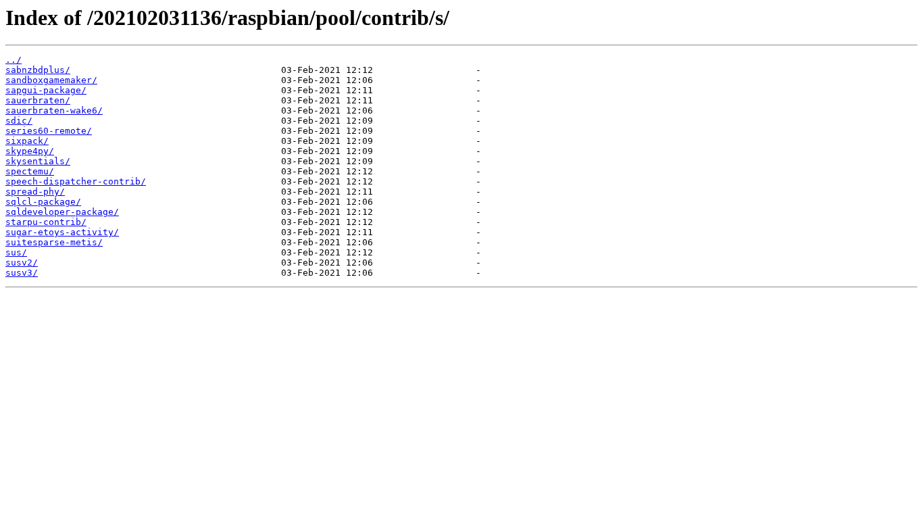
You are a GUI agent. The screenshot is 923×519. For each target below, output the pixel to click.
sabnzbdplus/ (37, 70)
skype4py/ (29, 151)
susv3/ (21, 273)
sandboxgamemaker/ (51, 80)
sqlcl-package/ (43, 202)
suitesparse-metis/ (54, 242)
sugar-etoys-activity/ (62, 232)
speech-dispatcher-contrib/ (75, 181)
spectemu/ (29, 171)
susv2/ (21, 262)
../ (13, 60)
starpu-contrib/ (45, 222)
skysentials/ (37, 161)
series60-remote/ (48, 131)
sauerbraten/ (37, 100)
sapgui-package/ (45, 90)
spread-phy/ (35, 192)
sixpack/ (27, 141)
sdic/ (18, 121)
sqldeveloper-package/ (62, 212)
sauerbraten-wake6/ (54, 110)
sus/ (16, 252)
